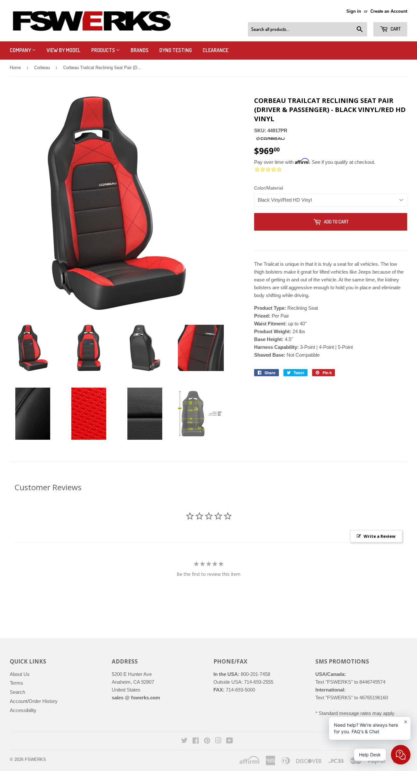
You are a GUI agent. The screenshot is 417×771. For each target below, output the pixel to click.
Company (21, 50)
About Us (20, 674)
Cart (395, 29)
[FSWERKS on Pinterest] (207, 741)
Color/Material (268, 188)
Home (15, 67)
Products (103, 50)
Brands (140, 50)
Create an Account (388, 11)
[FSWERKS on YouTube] (229, 741)
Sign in (353, 11)
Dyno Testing (175, 50)
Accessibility (23, 710)
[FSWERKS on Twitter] (184, 741)
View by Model (63, 50)
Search (17, 692)
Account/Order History (34, 701)
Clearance (215, 50)
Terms (16, 683)
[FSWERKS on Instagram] (218, 741)
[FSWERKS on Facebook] (195, 741)
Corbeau (42, 67)
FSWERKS (35, 759)
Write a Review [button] (379, 536)
